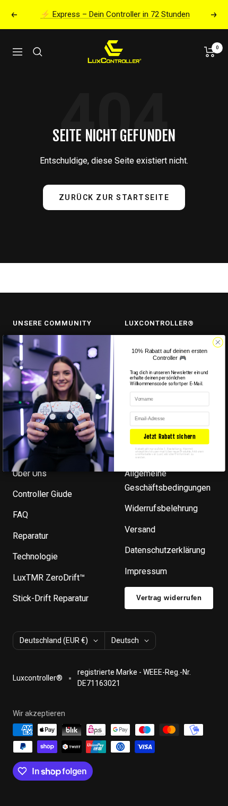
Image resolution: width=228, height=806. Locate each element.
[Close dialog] (218, 342)
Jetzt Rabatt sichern (170, 435)
